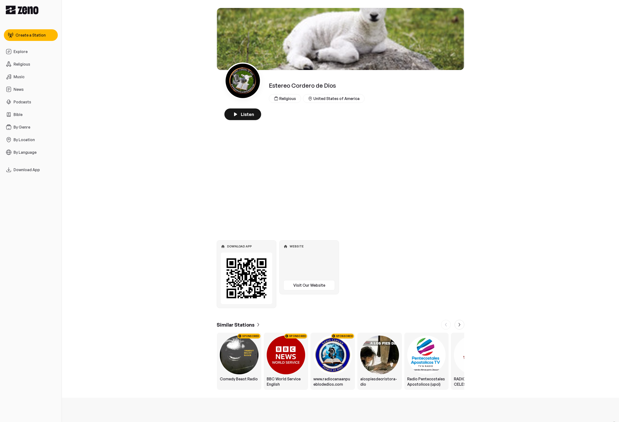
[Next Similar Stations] (459, 325)
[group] (340, 361)
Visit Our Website (309, 285)
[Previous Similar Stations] (446, 325)
